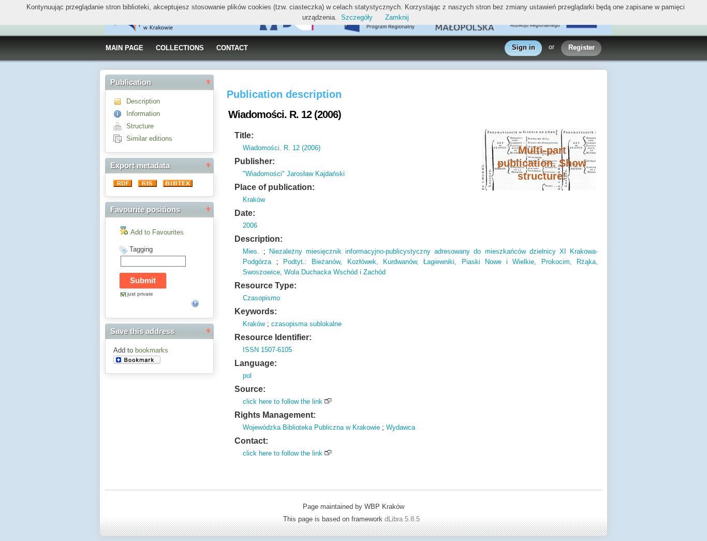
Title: (244, 135)
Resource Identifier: (273, 337)
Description (143, 101)
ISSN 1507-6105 (267, 350)
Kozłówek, (360, 262)
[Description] (119, 101)
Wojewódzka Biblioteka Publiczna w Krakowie (311, 427)
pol (247, 375)
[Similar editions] (119, 138)
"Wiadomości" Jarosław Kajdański (294, 174)
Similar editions (149, 138)
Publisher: (254, 161)
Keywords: (255, 311)
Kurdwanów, (398, 262)
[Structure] (119, 126)
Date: (244, 213)
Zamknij (397, 17)
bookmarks (151, 350)
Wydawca (400, 427)
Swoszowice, (262, 272)
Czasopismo (261, 298)
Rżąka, (585, 262)
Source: (250, 389)
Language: (255, 363)
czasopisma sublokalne (306, 324)
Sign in (523, 47)
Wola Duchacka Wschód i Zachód (334, 272)
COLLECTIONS (180, 48)
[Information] (119, 114)
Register (581, 47)
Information (143, 114)
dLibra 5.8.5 (403, 519)
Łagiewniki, (437, 262)
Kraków (254, 199)
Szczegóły (357, 17)
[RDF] (123, 184)
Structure (140, 126)
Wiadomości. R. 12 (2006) (281, 148)
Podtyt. (294, 262)
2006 (250, 225)
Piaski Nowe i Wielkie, (496, 262)
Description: (258, 239)
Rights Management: (275, 415)
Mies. (251, 251)
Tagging (141, 249)
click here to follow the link (282, 401)
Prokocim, (553, 262)
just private (140, 294)
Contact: (251, 440)
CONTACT (232, 48)
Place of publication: (274, 187)
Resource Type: (265, 285)
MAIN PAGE (124, 48)
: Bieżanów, (323, 262)
